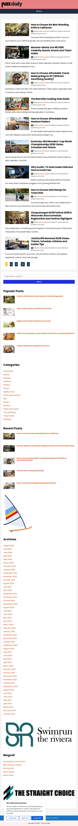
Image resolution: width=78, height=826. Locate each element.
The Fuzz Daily (45, 823)
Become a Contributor (52, 818)
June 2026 (7, 552)
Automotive (8, 371)
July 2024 (7, 611)
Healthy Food (8, 392)
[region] (25, 811)
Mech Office (8, 775)
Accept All (37, 818)
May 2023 (7, 659)
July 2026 (7, 549)
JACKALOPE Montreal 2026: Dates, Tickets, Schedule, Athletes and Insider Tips (50, 241)
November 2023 (10, 638)
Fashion (6, 385)
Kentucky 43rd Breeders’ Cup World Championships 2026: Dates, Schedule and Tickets (51, 144)
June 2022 (7, 697)
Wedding (7, 419)
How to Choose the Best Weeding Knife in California (50, 26)
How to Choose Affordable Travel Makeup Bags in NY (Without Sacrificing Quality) (50, 76)
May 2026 (7, 556)
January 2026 (9, 569)
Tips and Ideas (9, 412)
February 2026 (9, 566)
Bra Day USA (8, 768)
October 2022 (9, 683)
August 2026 (8, 545)
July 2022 (7, 693)
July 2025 (7, 587)
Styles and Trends (11, 409)
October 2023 (9, 642)
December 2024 (10, 593)
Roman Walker (44, 31)
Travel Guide (8, 416)
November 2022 (10, 679)
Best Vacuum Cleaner (12, 765)
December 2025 (10, 573)
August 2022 (8, 690)
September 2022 (10, 686)
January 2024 (9, 631)
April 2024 (7, 621)
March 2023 (8, 666)
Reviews (6, 405)
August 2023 (8, 648)
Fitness (6, 388)
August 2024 (8, 607)
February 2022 (9, 710)
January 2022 (9, 714)
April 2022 (7, 703)
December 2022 (10, 676)
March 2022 (8, 707)
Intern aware (8, 772)
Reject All (25, 818)
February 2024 (9, 628)
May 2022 (7, 700)
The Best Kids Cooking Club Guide (50, 98)
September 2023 (10, 645)
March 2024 (8, 624)
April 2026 (7, 559)
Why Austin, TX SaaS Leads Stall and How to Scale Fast (52, 169)
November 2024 (10, 597)
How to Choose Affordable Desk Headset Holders (49, 120)
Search (39, 282)
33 (23, 264)
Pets (5, 398)
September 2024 (10, 604)
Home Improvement (11, 395)
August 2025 (8, 583)
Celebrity (7, 381)
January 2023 (9, 672)
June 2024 (7, 614)
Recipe (6, 402)
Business (7, 378)
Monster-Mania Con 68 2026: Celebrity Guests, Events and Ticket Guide (51, 50)
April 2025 (7, 590)
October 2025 (9, 580)
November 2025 (10, 576)
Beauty (6, 374)
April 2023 (7, 662)
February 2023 (9, 669)
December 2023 (10, 635)
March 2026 (8, 563)
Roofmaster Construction (14, 761)
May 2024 (7, 618)
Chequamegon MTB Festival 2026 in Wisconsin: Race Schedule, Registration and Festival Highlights (51, 215)
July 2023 (7, 652)
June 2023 (7, 655)
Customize (12, 818)
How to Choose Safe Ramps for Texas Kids (48, 191)
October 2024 (9, 600)
